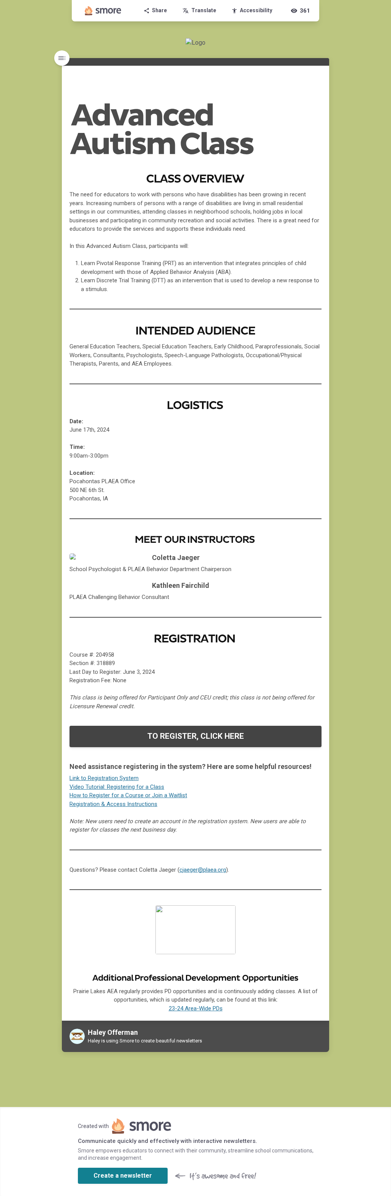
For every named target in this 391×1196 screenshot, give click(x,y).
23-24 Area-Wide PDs (196, 1008)
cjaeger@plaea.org (202, 869)
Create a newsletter (123, 1175)
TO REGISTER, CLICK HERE (195, 736)
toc (61, 58)
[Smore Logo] (103, 11)
